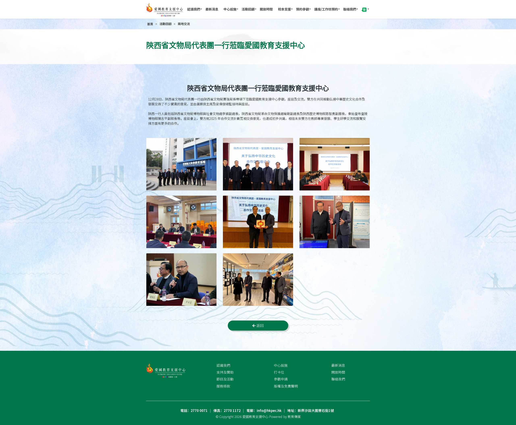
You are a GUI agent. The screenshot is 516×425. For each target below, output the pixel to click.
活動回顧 (248, 9)
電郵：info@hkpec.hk (264, 410)
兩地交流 (184, 24)
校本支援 (284, 9)
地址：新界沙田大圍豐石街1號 (310, 410)
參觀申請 (281, 379)
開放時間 (266, 9)
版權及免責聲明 (286, 386)
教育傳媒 (294, 416)
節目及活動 (225, 379)
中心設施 (230, 9)
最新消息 (211, 9)
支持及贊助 (225, 372)
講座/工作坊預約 (326, 9)
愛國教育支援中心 (255, 416)
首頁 (150, 24)
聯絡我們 (349, 9)
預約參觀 (302, 9)
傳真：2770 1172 (227, 410)
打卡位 (279, 372)
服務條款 (223, 386)
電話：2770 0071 (194, 410)
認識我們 (193, 9)
